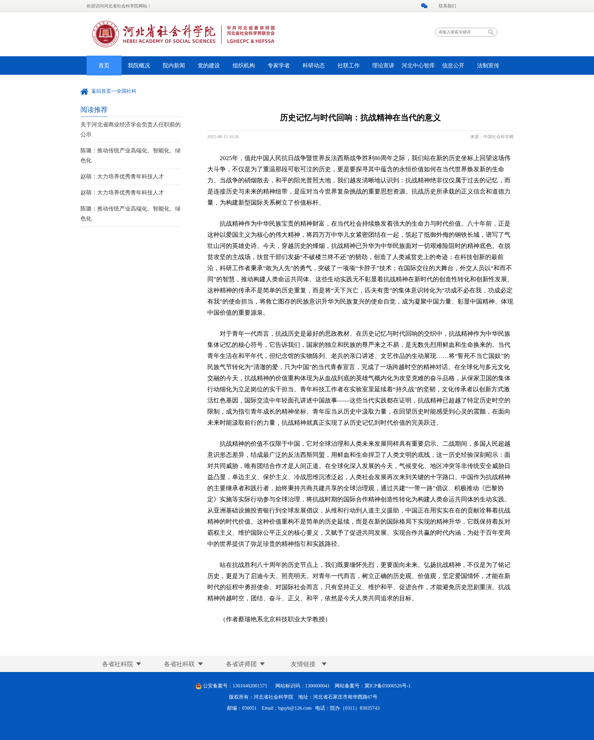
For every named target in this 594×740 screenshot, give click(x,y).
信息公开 (453, 65)
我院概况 (139, 65)
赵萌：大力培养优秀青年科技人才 (122, 176)
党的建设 (209, 65)
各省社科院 (117, 664)
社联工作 (349, 65)
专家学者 (279, 65)
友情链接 (303, 664)
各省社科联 (179, 664)
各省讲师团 (241, 664)
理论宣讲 (383, 65)
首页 (104, 65)
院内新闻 (174, 65)
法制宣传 (488, 65)
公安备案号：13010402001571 (235, 685)
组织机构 (244, 65)
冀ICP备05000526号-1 (387, 685)
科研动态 (314, 65)
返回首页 (101, 91)
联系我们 (447, 6)
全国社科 (126, 91)
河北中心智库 (418, 65)
